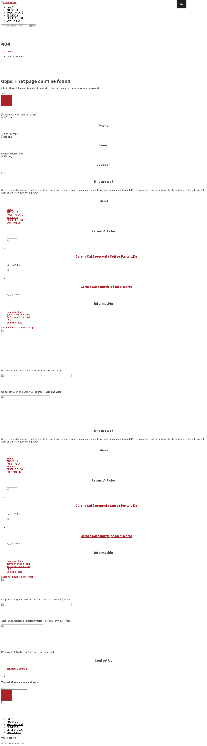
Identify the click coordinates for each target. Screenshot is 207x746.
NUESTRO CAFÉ (15, 12)
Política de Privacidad (18, 317)
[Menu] (2, 29)
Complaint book (15, 312)
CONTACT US (14, 20)
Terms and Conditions (18, 314)
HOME (10, 7)
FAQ (9, 320)
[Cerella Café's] (8, 2)
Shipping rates (14, 322)
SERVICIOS (12, 15)
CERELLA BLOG (15, 18)
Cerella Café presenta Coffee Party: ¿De (106, 256)
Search (32, 26)
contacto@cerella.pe (18, 669)
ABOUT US (12, 10)
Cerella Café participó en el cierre (106, 287)
